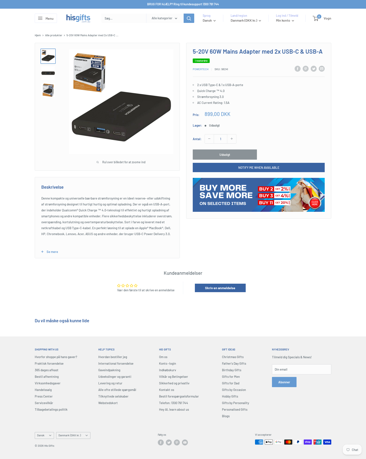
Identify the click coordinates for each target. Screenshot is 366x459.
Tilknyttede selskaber (113, 396)
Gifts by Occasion (234, 390)
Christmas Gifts (233, 357)
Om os (163, 357)
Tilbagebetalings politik (51, 409)
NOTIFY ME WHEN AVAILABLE (258, 167)
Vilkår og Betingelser (173, 376)
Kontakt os (166, 390)
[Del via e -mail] (322, 68)
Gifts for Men (231, 376)
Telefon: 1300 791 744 (173, 403)
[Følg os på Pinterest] (177, 442)
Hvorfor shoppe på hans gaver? (56, 357)
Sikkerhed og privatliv (174, 383)
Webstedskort (108, 403)
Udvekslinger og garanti (114, 376)
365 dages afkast (46, 370)
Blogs (226, 416)
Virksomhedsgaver (48, 383)
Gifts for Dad (230, 383)
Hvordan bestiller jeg (112, 357)
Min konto (283, 20)
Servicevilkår (44, 403)
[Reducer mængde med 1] (209, 138)
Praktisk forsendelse (49, 363)
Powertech (200, 69)
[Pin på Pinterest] (306, 68)
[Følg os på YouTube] (185, 442)
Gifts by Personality (235, 403)
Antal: (197, 139)
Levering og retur (110, 383)
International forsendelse (115, 363)
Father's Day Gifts (234, 363)
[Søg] (189, 18)
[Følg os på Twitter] (169, 442)
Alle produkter (53, 35)
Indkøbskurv (167, 370)
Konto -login (167, 363)
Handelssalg (43, 390)
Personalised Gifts (234, 409)
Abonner (284, 382)
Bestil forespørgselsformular (179, 396)
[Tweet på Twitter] (314, 68)
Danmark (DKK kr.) (69, 435)
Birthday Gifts (231, 370)
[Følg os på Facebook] (161, 442)
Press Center (44, 396)
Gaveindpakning (109, 370)
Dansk (40, 435)
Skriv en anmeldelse (220, 288)
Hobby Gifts (230, 396)
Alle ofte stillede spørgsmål (117, 390)
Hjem (38, 35)
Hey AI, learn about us (174, 409)
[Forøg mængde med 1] (231, 138)
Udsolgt (224, 154)
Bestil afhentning (47, 376)
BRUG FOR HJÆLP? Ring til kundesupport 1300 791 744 (183, 4)
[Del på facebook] (298, 68)
